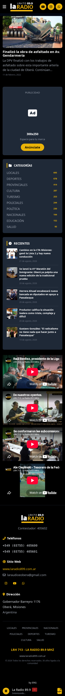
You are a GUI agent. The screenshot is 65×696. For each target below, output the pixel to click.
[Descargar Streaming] (59, 691)
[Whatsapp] (23, 583)
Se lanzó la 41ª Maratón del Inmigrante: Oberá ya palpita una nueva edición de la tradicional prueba (38, 273)
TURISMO (13, 197)
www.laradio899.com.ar (19, 569)
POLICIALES (15, 203)
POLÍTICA (13, 209)
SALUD (11, 227)
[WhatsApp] (59, 6)
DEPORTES (14, 179)
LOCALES (13, 173)
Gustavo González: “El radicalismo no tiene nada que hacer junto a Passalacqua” (38, 332)
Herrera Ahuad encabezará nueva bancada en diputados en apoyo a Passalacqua (38, 294)
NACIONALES (16, 215)
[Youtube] (14, 583)
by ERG (32, 682)
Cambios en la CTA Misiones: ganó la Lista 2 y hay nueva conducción (35, 253)
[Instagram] (43, 6)
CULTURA (13, 191)
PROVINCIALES (17, 185)
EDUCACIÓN (15, 221)
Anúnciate (32, 147)
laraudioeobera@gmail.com (26, 575)
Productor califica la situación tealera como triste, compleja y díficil (37, 313)
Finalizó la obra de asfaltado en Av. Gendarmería (31, 53)
